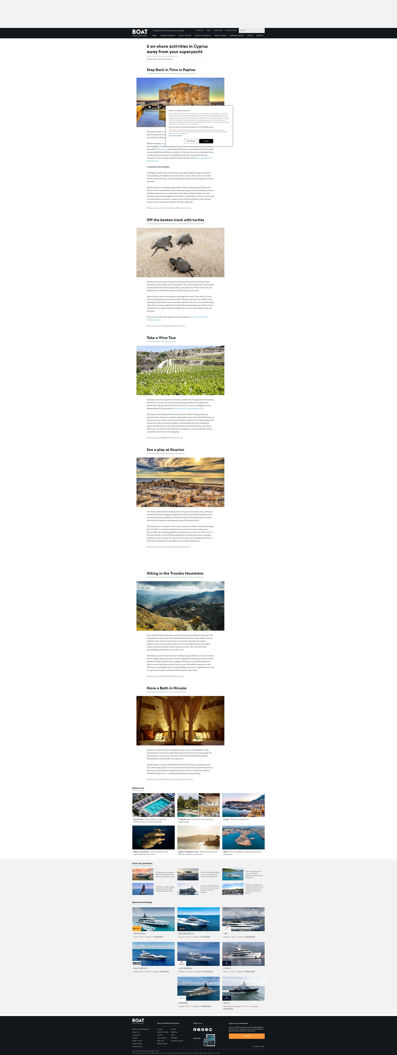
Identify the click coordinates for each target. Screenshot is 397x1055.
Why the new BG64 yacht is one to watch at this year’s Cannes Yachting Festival (210, 874)
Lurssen (181, 1006)
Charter (160, 1035)
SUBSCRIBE (218, 30)
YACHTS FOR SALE (185, 36)
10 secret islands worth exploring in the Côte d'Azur (150, 852)
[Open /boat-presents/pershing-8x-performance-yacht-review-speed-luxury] (143, 874)
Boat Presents (162, 1044)
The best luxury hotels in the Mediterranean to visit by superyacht (150, 820)
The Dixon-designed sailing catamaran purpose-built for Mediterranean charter (165, 889)
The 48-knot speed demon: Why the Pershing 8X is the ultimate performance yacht (165, 874)
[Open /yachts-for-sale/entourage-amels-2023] (153, 919)
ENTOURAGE (139, 933)
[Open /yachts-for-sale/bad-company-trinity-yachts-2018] (153, 954)
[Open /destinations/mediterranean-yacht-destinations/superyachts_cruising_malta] (243, 837)
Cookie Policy (137, 1044)
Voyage (226, 819)
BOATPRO (259, 36)
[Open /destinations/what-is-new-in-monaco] (243, 805)
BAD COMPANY (140, 968)
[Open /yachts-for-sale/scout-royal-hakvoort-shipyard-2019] (243, 989)
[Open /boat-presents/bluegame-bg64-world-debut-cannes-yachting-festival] (187, 874)
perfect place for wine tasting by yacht (189, 408)
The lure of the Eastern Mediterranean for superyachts (198, 852)
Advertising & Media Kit (140, 1029)
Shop (173, 1035)
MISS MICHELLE (186, 933)
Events (173, 1029)
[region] (199, 126)
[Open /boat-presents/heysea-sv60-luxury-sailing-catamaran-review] (143, 889)
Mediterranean (161, 149)
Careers (135, 1038)
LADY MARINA (185, 968)
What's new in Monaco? (240, 819)
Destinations (162, 1038)
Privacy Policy (137, 1046)
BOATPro (174, 1032)
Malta (225, 851)
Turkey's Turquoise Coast (188, 851)
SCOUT (226, 1003)
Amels (135, 937)
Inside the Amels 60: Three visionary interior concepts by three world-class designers (210, 889)
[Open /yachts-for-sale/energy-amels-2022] (243, 954)
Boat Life (160, 1041)
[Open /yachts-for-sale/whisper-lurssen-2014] (198, 989)
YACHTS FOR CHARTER (203, 36)
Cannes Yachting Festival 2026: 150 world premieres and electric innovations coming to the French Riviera (255, 889)
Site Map (174, 1038)
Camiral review (184, 819)
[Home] (141, 33)
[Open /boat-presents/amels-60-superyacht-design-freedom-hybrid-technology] (187, 889)
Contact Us (136, 1035)
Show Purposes (191, 141)
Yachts (159, 1029)
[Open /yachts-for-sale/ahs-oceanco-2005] (243, 919)
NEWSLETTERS (231, 30)
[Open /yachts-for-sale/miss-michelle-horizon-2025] (198, 919)
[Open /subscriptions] (207, 1040)
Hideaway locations (141, 851)
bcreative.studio (177, 1041)
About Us (135, 1032)
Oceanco (226, 937)
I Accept (206, 141)
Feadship (181, 972)
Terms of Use (137, 1041)
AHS (225, 933)
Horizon (181, 937)
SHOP (209, 30)
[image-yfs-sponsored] (136, 931)
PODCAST (199, 30)
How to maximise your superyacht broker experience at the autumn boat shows (254, 874)
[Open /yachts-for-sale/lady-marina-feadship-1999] (198, 954)
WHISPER (182, 1003)
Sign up (247, 1036)
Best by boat (138, 819)
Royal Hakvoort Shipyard (232, 1006)
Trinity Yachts (138, 972)
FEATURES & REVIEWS (167, 36)
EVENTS (250, 36)
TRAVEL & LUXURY (220, 36)
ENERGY (227, 968)
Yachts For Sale (162, 1032)
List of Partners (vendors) (175, 135)
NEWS (154, 36)
